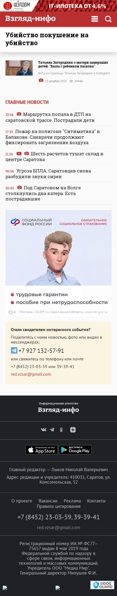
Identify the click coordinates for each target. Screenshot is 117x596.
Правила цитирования (59, 506)
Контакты (96, 501)
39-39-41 (66, 366)
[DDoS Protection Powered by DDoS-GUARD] (102, 588)
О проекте (21, 501)
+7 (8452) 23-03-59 (29, 366)
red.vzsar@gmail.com (31, 374)
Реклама (72, 501)
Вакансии (48, 501)
